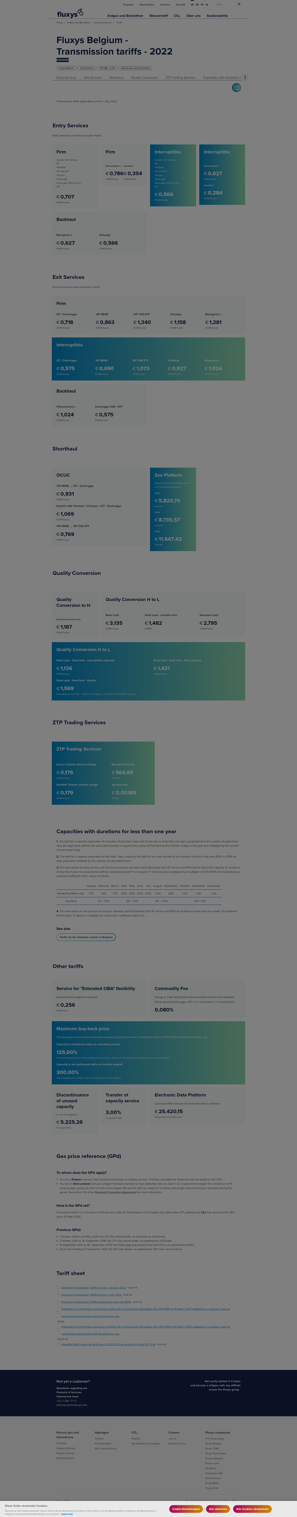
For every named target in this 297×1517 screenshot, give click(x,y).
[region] (148, 1509)
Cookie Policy (67, 1513)
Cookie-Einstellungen (186, 1509)
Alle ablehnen (218, 1509)
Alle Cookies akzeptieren (252, 1509)
